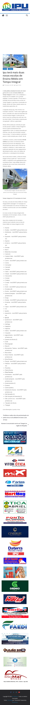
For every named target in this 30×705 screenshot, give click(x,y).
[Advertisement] (15, 33)
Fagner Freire (18, 85)
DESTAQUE (10, 68)
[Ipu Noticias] (3, 15)
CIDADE (4, 68)
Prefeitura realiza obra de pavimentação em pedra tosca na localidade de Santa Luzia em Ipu (16, 417)
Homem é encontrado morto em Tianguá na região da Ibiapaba (14, 425)
